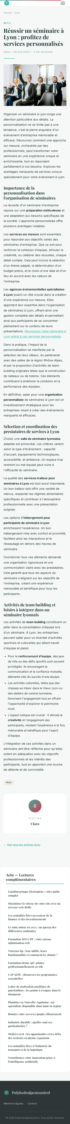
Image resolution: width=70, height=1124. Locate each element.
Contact (32, 1103)
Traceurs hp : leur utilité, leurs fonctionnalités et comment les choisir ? (33, 952)
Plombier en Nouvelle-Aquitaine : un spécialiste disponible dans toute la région (34, 1004)
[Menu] (62, 3)
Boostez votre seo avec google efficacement (34, 1014)
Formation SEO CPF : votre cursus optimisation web (29, 941)
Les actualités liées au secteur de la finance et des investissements (30, 917)
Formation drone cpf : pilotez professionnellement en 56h (26, 964)
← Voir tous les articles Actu (22, 845)
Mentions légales (13, 1103)
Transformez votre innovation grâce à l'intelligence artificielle (31, 1059)
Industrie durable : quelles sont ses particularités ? (30, 1024)
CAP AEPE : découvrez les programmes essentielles (32, 976)
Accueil (8, 12)
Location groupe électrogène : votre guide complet (34, 893)
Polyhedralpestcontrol (31, 1092)
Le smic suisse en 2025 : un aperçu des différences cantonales (32, 929)
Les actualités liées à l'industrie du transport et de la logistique (30, 1047)
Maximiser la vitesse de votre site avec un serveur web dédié (34, 905)
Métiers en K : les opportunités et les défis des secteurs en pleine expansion (34, 1035)
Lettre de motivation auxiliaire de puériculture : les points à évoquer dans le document (34, 990)
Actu (17, 12)
